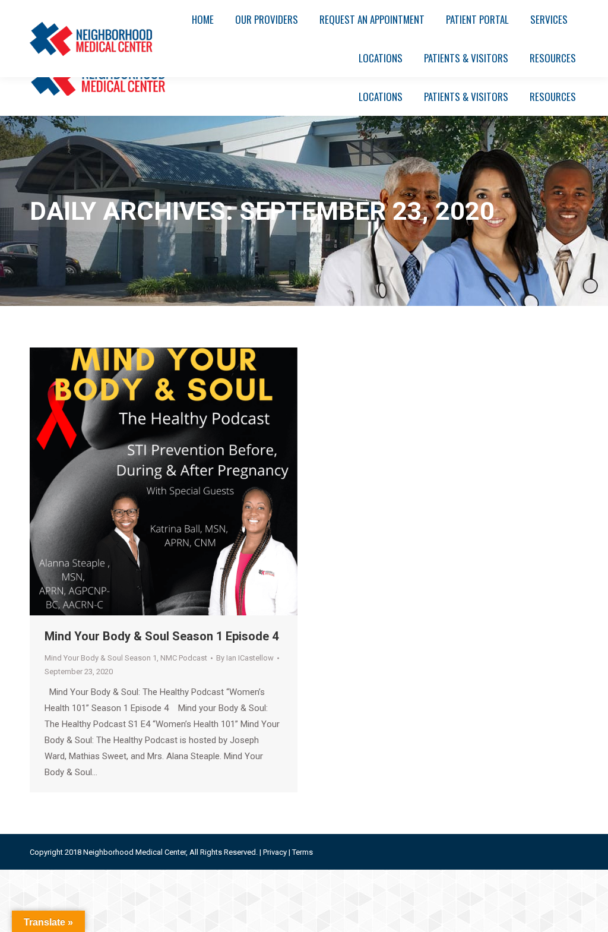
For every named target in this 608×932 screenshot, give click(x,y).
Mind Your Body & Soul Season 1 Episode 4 (161, 636)
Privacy (275, 852)
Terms (302, 852)
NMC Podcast (183, 657)
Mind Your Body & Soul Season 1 (101, 657)
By (245, 657)
